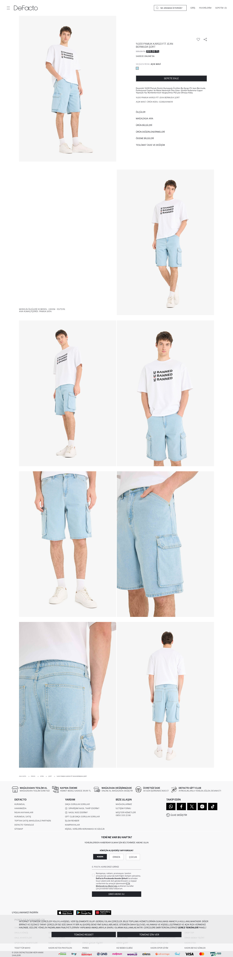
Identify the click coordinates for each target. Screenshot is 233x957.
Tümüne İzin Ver (149, 934)
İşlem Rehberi (72, 820)
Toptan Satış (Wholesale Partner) (32, 820)
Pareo (85, 948)
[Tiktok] (212, 806)
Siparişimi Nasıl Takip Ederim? (83, 808)
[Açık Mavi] (137, 68)
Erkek (116, 857)
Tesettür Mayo (22, 948)
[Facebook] (181, 806)
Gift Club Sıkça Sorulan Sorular (82, 816)
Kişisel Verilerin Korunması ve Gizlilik (85, 829)
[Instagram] (202, 806)
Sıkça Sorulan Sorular (77, 804)
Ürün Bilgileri (144, 125)
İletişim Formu (123, 808)
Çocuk (133, 857)
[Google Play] (84, 912)
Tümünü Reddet (84, 934)
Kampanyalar (72, 825)
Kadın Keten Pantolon (60, 948)
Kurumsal (19, 804)
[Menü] (8, 8)
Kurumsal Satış (22, 816)
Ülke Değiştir (179, 815)
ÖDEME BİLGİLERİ (145, 138)
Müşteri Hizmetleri (126, 812)
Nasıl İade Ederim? (78, 812)
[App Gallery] (103, 912)
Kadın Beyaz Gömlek (195, 948)
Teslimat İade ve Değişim (150, 145)
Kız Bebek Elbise (124, 948)
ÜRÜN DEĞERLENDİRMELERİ (150, 132)
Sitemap (18, 829)
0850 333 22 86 (123, 815)
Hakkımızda (20, 808)
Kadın (100, 856)
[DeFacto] (26, 8)
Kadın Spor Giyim (159, 948)
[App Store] (65, 912)
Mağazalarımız (124, 804)
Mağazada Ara (144, 118)
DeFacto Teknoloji (24, 825)
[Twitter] (191, 806)
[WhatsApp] (170, 806)
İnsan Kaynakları (23, 812)
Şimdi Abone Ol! (116, 894)
